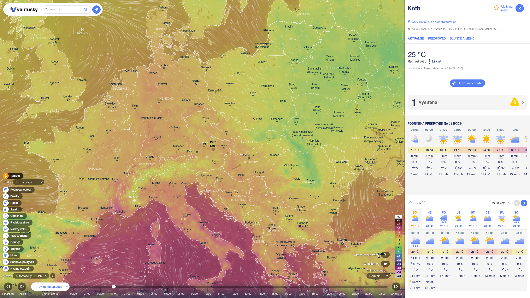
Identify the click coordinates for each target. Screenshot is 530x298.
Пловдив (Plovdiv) (302, 224)
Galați (333, 183)
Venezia (185, 183)
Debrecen (273, 155)
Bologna (176, 196)
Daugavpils (319, 27)
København (188, 30)
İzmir (325, 272)
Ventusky (22, 9)
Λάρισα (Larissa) (280, 256)
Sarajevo (242, 204)
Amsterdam (116, 84)
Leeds (55, 61)
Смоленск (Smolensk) (371, 43)
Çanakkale (318, 251)
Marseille (120, 211)
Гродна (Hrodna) (294, 61)
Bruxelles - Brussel (111, 105)
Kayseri (403, 268)
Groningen (131, 70)
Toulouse (83, 207)
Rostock (184, 57)
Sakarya (356, 243)
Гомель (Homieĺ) (362, 81)
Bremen (152, 73)
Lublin (282, 101)
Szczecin (206, 67)
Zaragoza (61, 232)
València (66, 260)
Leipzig (186, 99)
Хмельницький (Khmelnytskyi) (323, 126)
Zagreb (220, 178)
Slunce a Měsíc (462, 38)
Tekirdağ (329, 241)
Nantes (55, 159)
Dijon (117, 158)
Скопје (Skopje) (271, 226)
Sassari (150, 244)
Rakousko (425, 22)
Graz (215, 161)
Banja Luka (231, 192)
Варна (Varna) (332, 211)
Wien (224, 145)
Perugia (186, 214)
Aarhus (165, 23)
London (68, 96)
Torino (142, 188)
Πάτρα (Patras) (274, 272)
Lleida (75, 233)
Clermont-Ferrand (98, 179)
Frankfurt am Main (151, 118)
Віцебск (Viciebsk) (354, 37)
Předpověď (437, 38)
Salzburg (192, 151)
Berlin (196, 81)
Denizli (343, 280)
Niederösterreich (445, 22)
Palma (94, 258)
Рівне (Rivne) (316, 108)
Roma (187, 229)
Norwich (82, 80)
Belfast (14, 48)
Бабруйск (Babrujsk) (345, 70)
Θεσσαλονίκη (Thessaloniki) (285, 243)
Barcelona (90, 236)
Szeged (259, 172)
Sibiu (297, 178)
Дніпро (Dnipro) (399, 139)
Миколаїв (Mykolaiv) (371, 160)
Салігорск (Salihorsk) (329, 75)
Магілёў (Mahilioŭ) (355, 57)
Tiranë (256, 236)
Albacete (52, 265)
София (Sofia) (289, 217)
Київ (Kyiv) (357, 110)
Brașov (311, 180)
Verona (173, 183)
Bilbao (42, 212)
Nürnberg (174, 127)
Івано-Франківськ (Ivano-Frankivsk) (302, 133)
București (315, 196)
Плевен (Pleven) (301, 208)
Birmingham (52, 82)
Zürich (150, 157)
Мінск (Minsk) (329, 57)
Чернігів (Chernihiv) (364, 95)
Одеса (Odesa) (359, 167)
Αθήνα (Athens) (293, 275)
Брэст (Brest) (293, 86)
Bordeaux (64, 191)
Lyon (115, 179)
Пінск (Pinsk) (315, 86)
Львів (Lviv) (296, 120)
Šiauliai (289, 26)
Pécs (241, 175)
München (178, 146)
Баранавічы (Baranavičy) (314, 70)
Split (224, 209)
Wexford (9, 84)
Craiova (294, 198)
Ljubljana (206, 175)
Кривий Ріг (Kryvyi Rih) (384, 147)
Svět (414, 22)
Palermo (195, 276)
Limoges (81, 178)
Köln (135, 105)
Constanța (339, 200)
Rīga (297, 9)
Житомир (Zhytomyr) (339, 114)
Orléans (87, 149)
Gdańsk (245, 52)
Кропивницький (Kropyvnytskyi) (373, 139)
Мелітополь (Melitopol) (403, 162)
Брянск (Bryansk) (393, 68)
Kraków (257, 118)
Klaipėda (268, 30)
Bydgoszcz (239, 72)
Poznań (229, 83)
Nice (138, 206)
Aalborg (162, 7)
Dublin (10, 68)
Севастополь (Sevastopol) (385, 192)
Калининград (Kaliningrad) (263, 45)
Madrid (34, 247)
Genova (153, 197)
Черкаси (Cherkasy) (371, 125)
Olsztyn (262, 62)
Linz (204, 144)
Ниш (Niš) (276, 209)
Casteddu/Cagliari (155, 262)
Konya (375, 279)
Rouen (80, 127)
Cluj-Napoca (291, 165)
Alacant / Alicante (65, 271)
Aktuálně (416, 38)
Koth (213, 146)
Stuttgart (156, 137)
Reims (107, 130)
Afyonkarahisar (357, 268)
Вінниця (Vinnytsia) (337, 128)
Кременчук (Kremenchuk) (384, 131)
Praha (205, 118)
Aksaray (390, 273)
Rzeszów (277, 119)
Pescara (203, 222)
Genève (127, 173)
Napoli (204, 243)
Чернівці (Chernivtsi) (314, 142)
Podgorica (251, 222)
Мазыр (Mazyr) (345, 87)
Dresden (199, 104)
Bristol (45, 98)
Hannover (161, 84)
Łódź (253, 93)
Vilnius (308, 47)
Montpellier (106, 207)
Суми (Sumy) (397, 104)
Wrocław (230, 103)
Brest (27, 142)
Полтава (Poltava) (395, 123)
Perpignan (97, 219)
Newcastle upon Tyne (54, 40)
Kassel (159, 100)
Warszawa (267, 86)
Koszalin (222, 55)
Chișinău (341, 162)
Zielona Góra (215, 90)
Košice (270, 138)
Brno (226, 131)
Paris (91, 136)
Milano (156, 183)
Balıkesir (332, 257)
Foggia (216, 235)
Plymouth (30, 114)
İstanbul (342, 240)
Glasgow (29, 28)
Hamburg (163, 65)
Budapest (249, 155)
